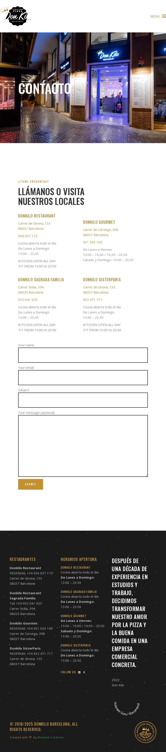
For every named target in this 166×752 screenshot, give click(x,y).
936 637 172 (27, 236)
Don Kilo (118, 685)
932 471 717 (92, 299)
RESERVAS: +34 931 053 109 (31, 628)
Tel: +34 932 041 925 (26, 603)
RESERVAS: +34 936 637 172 (31, 573)
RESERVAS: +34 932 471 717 (31, 653)
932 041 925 (27, 299)
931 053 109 (92, 242)
